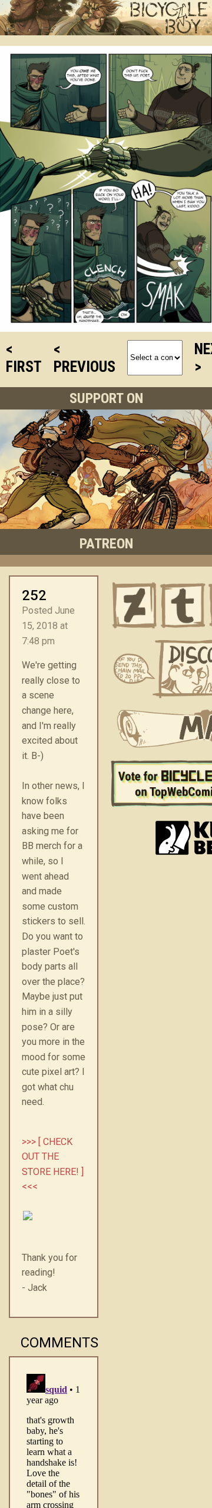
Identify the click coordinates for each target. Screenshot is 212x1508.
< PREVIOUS (84, 357)
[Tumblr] (183, 605)
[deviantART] (134, 605)
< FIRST (24, 357)
